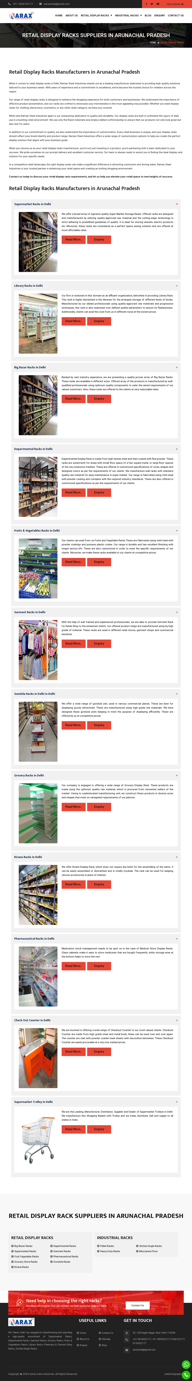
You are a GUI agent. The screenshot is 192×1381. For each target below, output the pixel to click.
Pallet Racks (107, 1246)
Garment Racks (62, 1251)
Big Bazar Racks (23, 1246)
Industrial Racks (127, 15)
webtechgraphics (174, 1374)
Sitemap (106, 1339)
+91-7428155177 (22, 4)
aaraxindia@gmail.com (56, 4)
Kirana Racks (21, 1267)
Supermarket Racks (25, 1251)
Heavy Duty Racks (110, 1251)
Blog (148, 15)
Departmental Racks (64, 1246)
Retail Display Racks (95, 15)
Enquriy (83, 1345)
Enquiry (159, 15)
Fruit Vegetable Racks (26, 1256)
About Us (72, 15)
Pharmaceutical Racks (65, 1256)
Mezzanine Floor (148, 1251)
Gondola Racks (61, 1262)
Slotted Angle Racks (150, 1246)
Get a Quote (173, 4)
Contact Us (176, 15)
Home (59, 15)
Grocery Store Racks (26, 1262)
